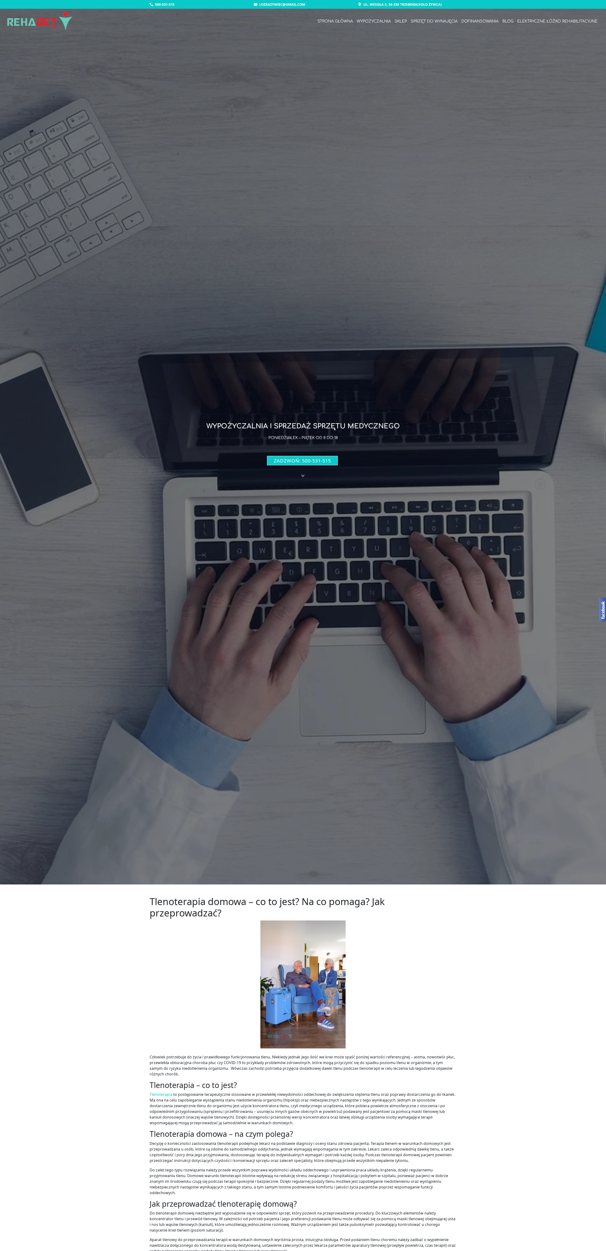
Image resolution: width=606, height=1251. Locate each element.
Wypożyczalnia (374, 21)
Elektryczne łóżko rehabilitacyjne (557, 21)
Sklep (401, 21)
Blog (507, 21)
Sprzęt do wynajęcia (434, 21)
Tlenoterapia (161, 1094)
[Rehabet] (40, 21)
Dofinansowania (480, 21)
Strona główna (335, 21)
